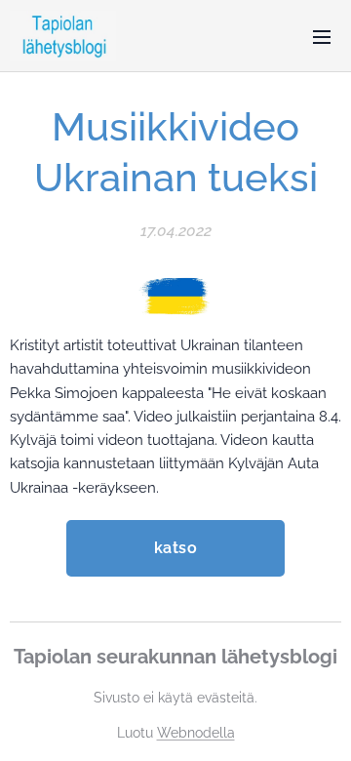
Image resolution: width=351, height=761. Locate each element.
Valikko (321, 36)
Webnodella (196, 733)
